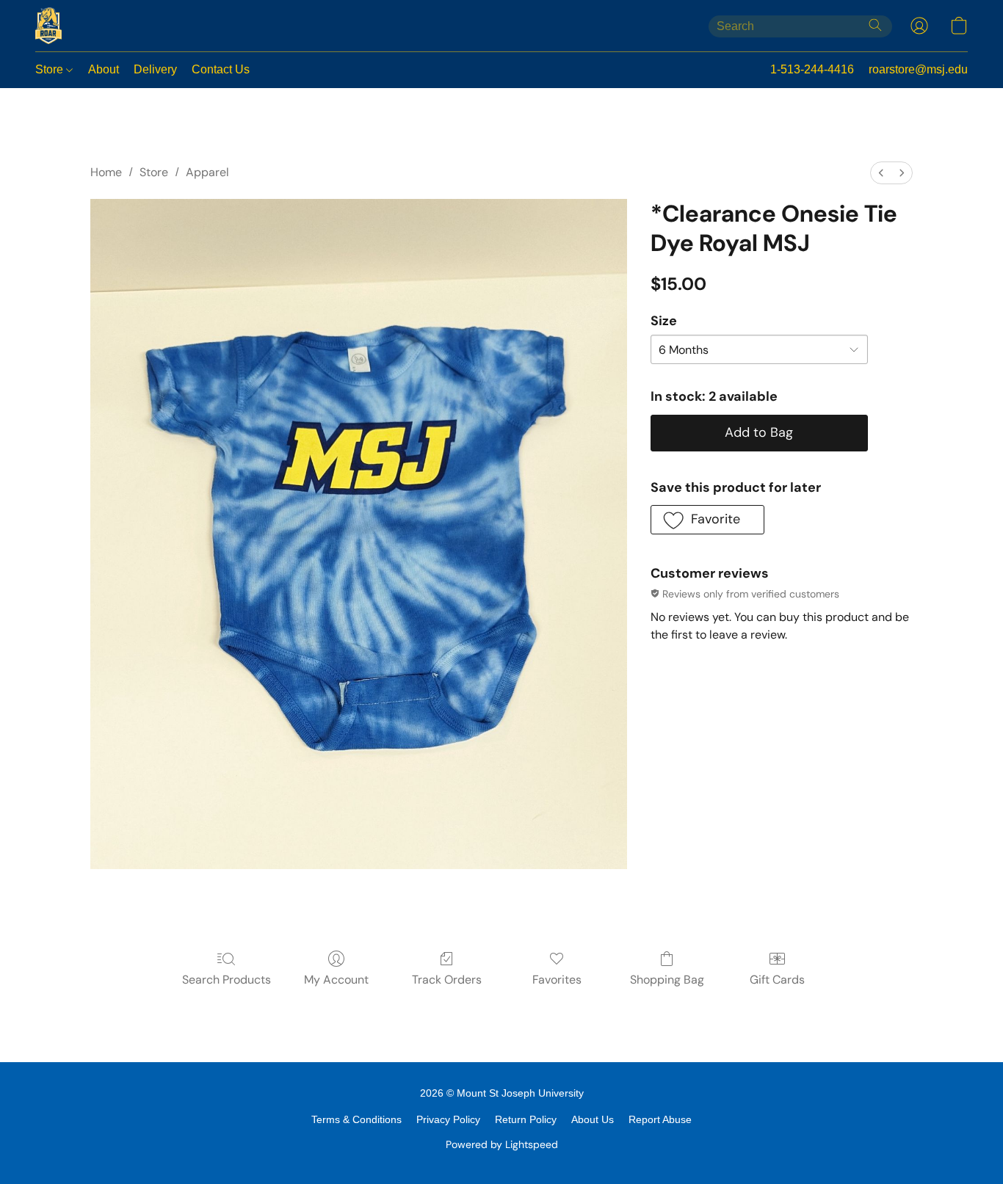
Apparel (207, 172)
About (103, 69)
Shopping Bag (667, 979)
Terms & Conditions (356, 1119)
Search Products (226, 979)
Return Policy (526, 1119)
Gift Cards (777, 979)
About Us (592, 1119)
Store (50, 69)
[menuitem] (881, 173)
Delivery (155, 69)
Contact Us (221, 69)
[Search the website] (875, 25)
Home (106, 172)
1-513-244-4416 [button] (812, 69)
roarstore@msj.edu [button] (918, 69)
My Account (336, 979)
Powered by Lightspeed (502, 1144)
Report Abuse (660, 1119)
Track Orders (447, 979)
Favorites (557, 979)
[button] (48, 25)
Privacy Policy (448, 1119)
